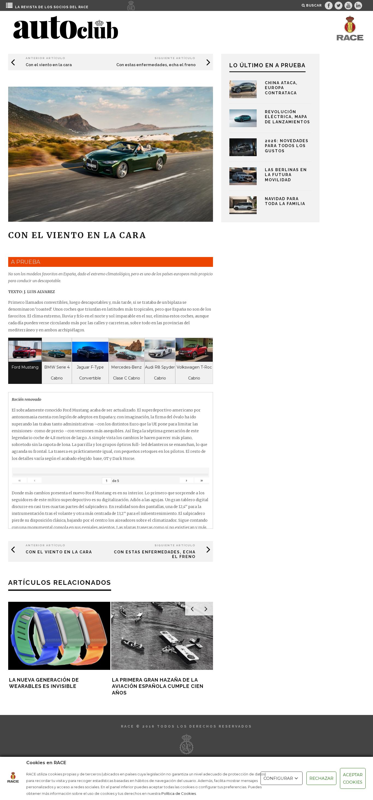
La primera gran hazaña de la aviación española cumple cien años (157, 686)
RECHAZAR (321, 778)
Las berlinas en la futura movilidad (286, 175)
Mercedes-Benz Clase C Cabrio (126, 373)
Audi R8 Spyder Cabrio (160, 373)
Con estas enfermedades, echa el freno (156, 65)
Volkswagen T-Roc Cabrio (194, 373)
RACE (83, 7)
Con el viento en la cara (49, 65)
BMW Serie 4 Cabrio (57, 373)
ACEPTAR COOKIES (353, 778)
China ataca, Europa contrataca (281, 88)
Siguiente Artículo (175, 58)
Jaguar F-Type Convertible (90, 373)
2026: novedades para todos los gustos (287, 146)
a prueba (25, 262)
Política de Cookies (178, 793)
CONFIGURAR (278, 778)
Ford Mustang (25, 367)
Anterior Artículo (46, 58)
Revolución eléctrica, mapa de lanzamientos (287, 117)
